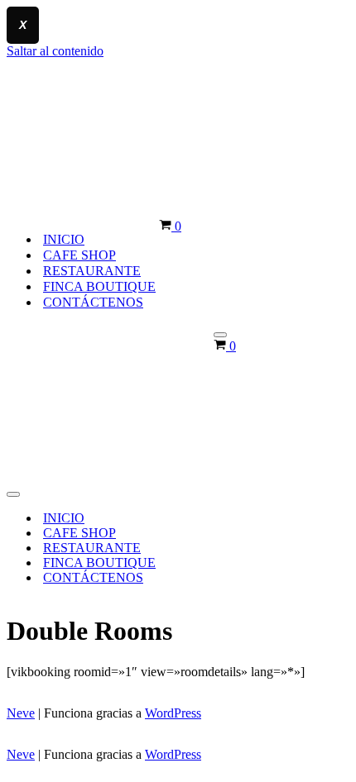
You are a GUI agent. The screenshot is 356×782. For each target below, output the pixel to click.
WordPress (173, 713)
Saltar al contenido (55, 51)
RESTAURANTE (92, 271)
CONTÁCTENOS (93, 302)
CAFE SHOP (79, 255)
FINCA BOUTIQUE (99, 286)
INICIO (63, 239)
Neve (21, 713)
